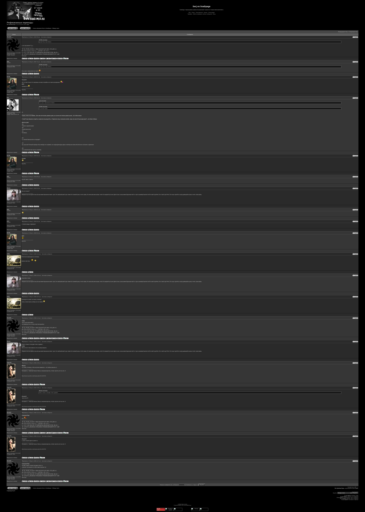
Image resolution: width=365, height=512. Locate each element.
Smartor (185, 504)
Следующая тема (353, 31)
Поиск (193, 12)
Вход (214, 14)
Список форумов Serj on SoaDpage (42, 28)
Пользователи (199, 12)
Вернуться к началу (12, 58)
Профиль (190, 14)
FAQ (189, 12)
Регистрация (211, 12)
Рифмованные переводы (20, 22)
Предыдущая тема (343, 31)
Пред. (14, 24)
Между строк (56, 28)
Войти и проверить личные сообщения (202, 14)
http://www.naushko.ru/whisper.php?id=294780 (34, 376)
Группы (205, 12)
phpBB (179, 505)
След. (28, 24)
